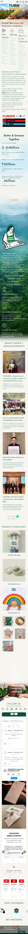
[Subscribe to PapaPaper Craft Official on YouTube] (14, 875)
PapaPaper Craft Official (14, 871)
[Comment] (7, 857)
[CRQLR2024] (21, 881)
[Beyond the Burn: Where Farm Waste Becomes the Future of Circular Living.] (6, 881)
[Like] (5, 857)
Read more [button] (7, 850)
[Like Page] (12, 714)
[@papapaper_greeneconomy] (5, 770)
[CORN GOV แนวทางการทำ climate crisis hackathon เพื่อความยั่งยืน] (14, 881)
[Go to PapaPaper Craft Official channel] (14, 867)
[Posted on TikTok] (22, 853)
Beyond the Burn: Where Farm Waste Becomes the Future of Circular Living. (6, 884)
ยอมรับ (21, 932)
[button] (3, 852)
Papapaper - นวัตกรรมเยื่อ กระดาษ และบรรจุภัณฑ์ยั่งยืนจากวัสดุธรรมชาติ (13, 721)
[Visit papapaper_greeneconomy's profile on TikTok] (6, 853)
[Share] (15, 714)
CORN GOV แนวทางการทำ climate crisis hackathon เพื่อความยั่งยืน (14, 884)
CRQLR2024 (21, 884)
